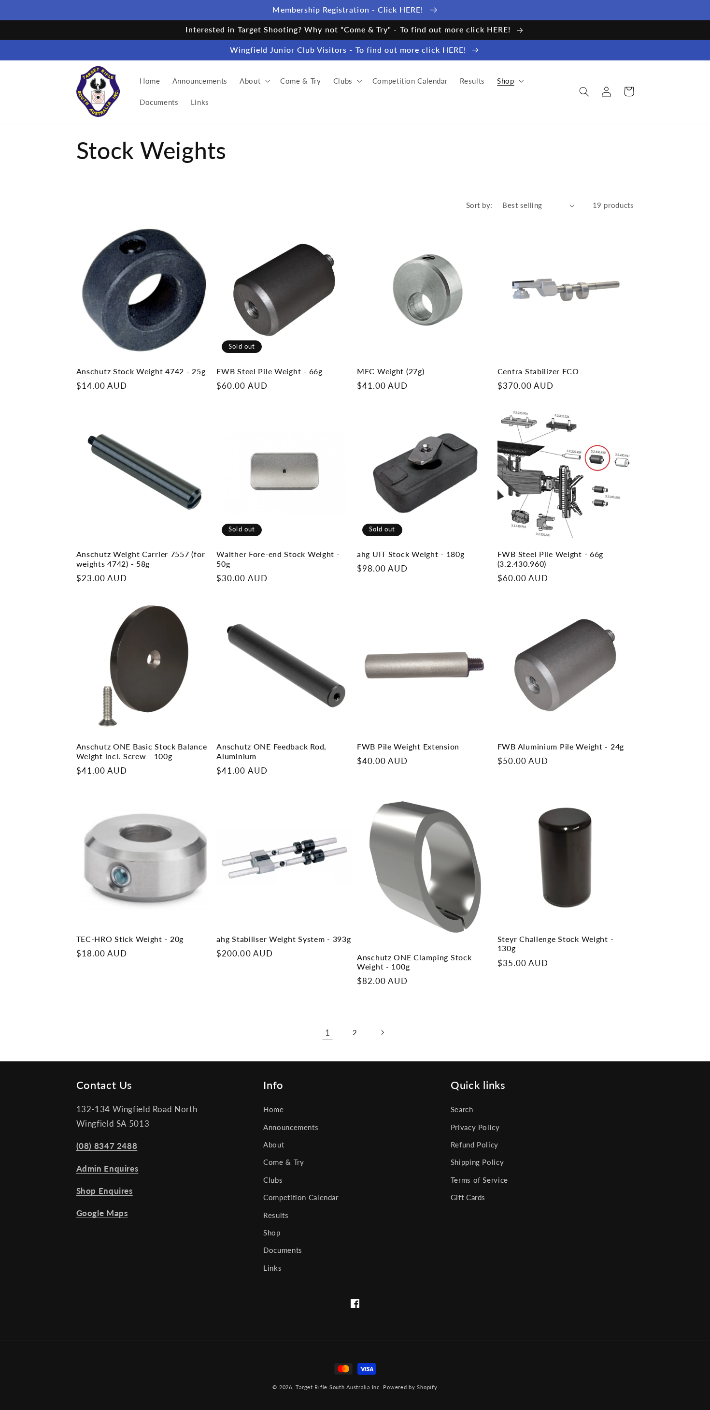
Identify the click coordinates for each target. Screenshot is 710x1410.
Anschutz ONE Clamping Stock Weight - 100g (414, 962)
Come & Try (283, 1162)
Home (273, 1109)
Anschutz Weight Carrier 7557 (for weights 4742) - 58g (140, 559)
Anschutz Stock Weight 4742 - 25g (141, 371)
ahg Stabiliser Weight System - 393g (283, 939)
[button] (253, 80)
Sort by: (479, 205)
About (273, 1144)
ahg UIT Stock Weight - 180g (410, 554)
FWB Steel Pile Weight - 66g (269, 371)
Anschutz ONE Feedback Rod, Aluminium (271, 751)
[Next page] (382, 1032)
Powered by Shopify (410, 1387)
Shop (272, 1232)
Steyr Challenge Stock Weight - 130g (555, 944)
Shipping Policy (477, 1162)
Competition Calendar (301, 1197)
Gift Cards (468, 1197)
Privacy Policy (475, 1127)
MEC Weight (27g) (391, 371)
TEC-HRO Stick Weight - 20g (130, 939)
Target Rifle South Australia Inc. (338, 1387)
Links (272, 1267)
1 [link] (327, 1033)
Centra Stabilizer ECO (538, 371)
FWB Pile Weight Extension (408, 746)
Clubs (273, 1179)
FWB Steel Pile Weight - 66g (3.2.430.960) (550, 559)
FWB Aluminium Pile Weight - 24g (560, 746)
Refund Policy (474, 1144)
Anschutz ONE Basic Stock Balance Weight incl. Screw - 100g (141, 751)
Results (275, 1215)
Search (462, 1109)
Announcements (290, 1127)
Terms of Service (479, 1179)
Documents (282, 1250)
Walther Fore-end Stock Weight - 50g (278, 559)
